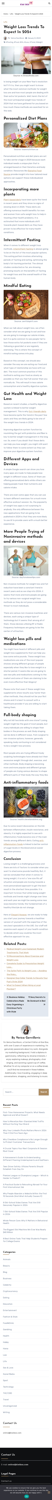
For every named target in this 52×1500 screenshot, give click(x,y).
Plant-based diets (12, 199)
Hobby (6, 1342)
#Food (16, 42)
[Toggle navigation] (3, 3)
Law (5, 1355)
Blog (5, 1272)
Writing (6, 1412)
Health (6, 1336)
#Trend (32, 42)
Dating (6, 1298)
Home (5, 1348)
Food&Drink (8, 1323)
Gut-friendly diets (37, 411)
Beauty (6, 1266)
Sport (5, 1380)
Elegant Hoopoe (19, 914)
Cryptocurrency (10, 1291)
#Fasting (9, 42)
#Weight (39, 42)
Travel (6, 1399)
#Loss (26, 42)
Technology (8, 1387)
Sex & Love (8, 1368)
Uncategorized (10, 1406)
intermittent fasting (23, 249)
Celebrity (7, 1285)
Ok (27, 1496)
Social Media (9, 1374)
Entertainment (10, 1310)
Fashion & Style (10, 1317)
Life (5, 22)
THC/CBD (7, 1393)
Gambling (7, 1329)
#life (21, 42)
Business (7, 1278)
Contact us (6, 1481)
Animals (6, 1259)
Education (8, 1304)
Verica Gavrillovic (17, 38)
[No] (49, 1492)
